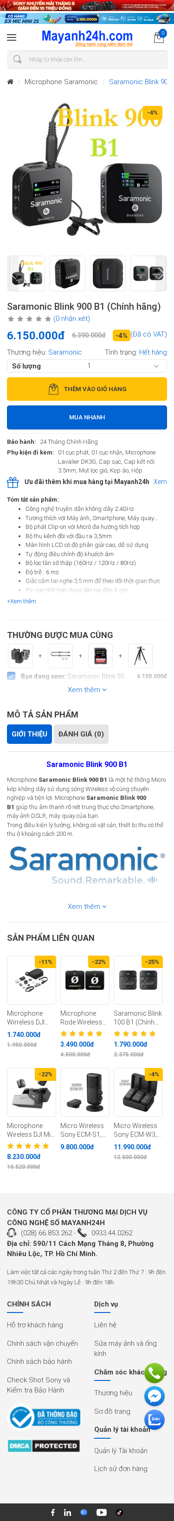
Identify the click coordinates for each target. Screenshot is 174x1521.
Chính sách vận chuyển (42, 1343)
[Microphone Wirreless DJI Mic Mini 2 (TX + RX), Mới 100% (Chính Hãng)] (31, 980)
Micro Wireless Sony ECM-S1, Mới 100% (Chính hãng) (84, 1130)
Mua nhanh (87, 417)
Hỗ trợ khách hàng (35, 1325)
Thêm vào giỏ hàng (95, 389)
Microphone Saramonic (61, 82)
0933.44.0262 (111, 1233)
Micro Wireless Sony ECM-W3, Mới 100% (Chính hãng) (138, 1130)
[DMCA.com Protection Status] (43, 1449)
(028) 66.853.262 (46, 1233)
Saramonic (65, 352)
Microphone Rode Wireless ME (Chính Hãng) (85, 1018)
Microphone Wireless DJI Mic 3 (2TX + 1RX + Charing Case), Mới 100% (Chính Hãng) (31, 1130)
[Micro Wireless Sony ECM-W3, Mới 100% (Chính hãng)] (138, 1092)
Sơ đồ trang (112, 1411)
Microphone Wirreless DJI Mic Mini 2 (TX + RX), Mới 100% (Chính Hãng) (30, 1018)
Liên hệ (105, 1325)
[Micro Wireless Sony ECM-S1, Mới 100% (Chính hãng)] (85, 1092)
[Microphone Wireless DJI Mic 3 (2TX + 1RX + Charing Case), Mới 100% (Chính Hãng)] (31, 1092)
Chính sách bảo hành (39, 1361)
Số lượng (26, 366)
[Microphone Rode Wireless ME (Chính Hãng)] (85, 980)
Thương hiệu (113, 1393)
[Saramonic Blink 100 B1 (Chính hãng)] (138, 980)
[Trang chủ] (10, 82)
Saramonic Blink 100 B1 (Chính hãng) (138, 1018)
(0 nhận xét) (71, 318)
